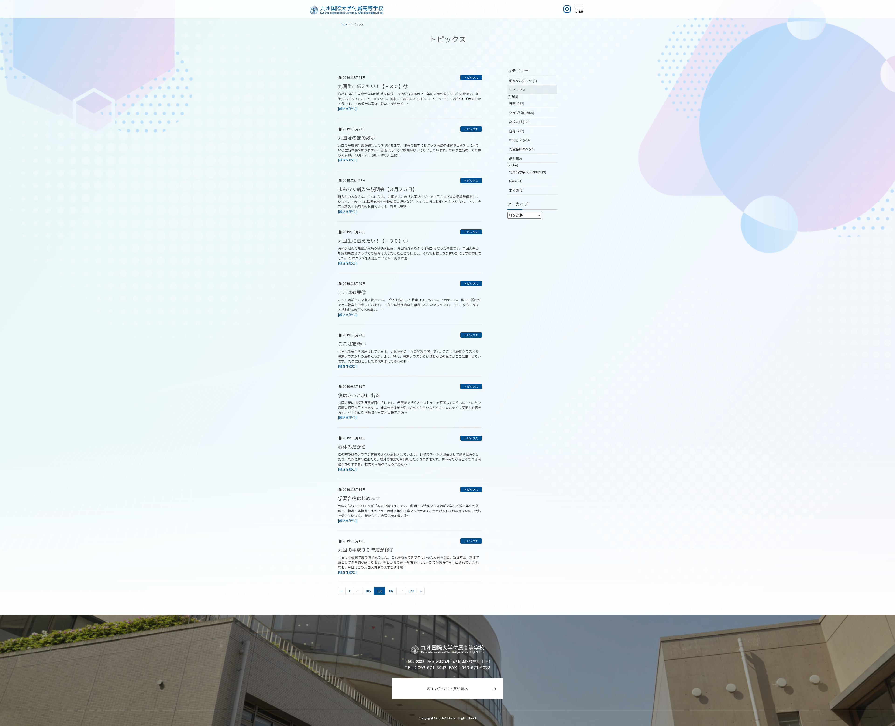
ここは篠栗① (352, 343)
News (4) (515, 181)
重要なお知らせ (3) (523, 80)
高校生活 (515, 158)
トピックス (471, 77)
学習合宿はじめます (359, 498)
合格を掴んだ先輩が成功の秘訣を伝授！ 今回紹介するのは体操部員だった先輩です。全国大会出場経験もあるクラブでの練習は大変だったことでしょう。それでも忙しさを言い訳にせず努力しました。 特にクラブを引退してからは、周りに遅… (409, 253)
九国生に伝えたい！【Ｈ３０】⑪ (373, 240)
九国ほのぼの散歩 (356, 137)
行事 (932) (516, 103)
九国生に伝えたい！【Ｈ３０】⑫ (373, 86)
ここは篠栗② (352, 292)
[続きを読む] (347, 108)
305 (368, 591)
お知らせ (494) (520, 140)
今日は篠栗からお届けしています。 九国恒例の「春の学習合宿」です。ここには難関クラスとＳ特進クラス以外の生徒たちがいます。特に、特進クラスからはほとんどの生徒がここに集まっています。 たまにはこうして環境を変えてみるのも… (409, 356)
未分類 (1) (516, 190)
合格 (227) (516, 131)
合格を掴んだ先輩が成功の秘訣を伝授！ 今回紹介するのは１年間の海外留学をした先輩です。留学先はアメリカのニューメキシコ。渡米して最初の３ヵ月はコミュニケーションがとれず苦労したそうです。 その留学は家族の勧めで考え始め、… (409, 98)
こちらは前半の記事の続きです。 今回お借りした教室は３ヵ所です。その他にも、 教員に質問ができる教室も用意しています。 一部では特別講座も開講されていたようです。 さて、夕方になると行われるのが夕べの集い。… (409, 304)
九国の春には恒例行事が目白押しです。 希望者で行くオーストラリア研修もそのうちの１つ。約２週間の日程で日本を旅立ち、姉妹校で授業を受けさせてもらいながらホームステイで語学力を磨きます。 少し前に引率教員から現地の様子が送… (410, 407)
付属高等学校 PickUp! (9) (527, 172)
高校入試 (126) (520, 121)
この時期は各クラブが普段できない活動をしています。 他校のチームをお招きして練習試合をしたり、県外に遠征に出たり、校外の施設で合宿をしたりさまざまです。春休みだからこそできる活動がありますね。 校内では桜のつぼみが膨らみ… (409, 459)
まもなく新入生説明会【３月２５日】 (377, 189)
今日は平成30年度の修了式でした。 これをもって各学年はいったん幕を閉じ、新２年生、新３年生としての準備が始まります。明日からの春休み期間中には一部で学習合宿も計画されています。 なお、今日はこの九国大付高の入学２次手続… (409, 562)
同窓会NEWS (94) (522, 149)
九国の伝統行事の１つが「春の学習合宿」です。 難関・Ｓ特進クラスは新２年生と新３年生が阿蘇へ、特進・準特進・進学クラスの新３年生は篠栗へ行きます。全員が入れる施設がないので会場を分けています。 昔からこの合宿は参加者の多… (409, 510)
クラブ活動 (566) (521, 112)
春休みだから (352, 446)
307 (391, 591)
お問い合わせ (447, 688)
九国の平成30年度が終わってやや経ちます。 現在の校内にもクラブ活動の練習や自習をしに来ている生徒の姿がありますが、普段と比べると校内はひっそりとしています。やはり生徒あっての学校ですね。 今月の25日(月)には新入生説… (409, 150)
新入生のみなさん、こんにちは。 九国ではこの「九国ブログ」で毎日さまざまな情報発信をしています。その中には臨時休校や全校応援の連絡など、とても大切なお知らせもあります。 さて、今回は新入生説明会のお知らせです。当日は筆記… (409, 201)
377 (411, 591)
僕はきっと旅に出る (359, 395)
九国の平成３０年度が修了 (366, 549)
